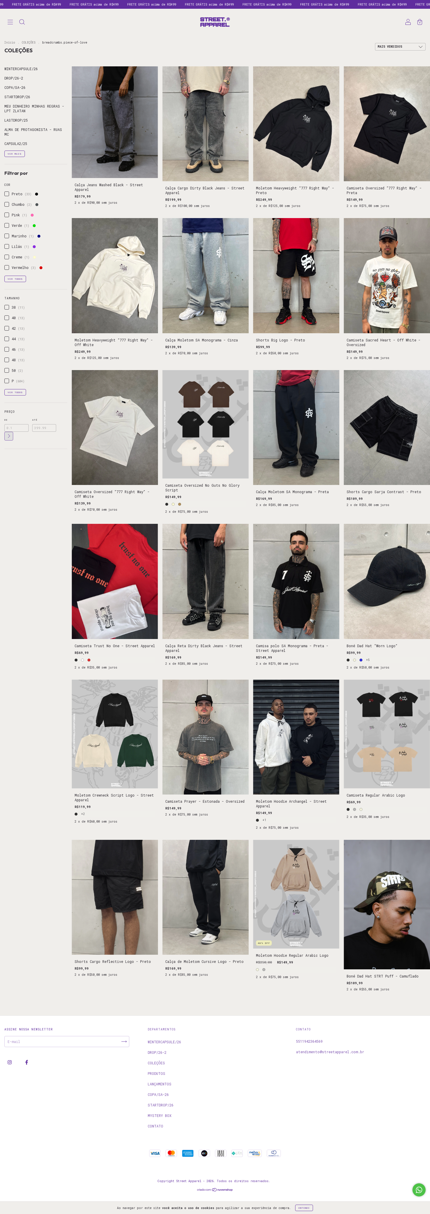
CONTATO (155, 1126)
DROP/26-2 (13, 78)
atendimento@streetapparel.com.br (330, 1051)
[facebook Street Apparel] (26, 1062)
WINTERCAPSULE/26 (21, 68)
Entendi (304, 1207)
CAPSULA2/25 (15, 143)
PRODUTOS (156, 1073)
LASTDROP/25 (16, 120)
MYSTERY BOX (159, 1115)
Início (9, 42)
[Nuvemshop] (215, 1190)
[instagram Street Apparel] (10, 1062)
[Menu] (10, 22)
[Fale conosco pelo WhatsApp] (419, 1189)
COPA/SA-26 (14, 87)
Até (34, 419)
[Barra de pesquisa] (22, 22)
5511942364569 (309, 1041)
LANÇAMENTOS (159, 1084)
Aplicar (8, 436)
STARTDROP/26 (17, 96)
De (6, 419)
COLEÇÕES (28, 42)
